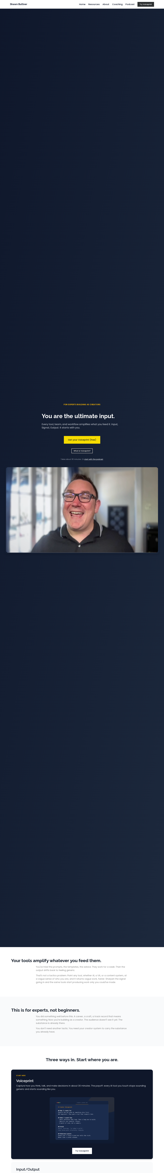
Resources (94, 4)
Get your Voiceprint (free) (82, 439)
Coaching (117, 4)
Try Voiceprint (146, 4)
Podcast (130, 4)
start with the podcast (93, 459)
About (106, 4)
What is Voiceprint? (82, 451)
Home (82, 4)
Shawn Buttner (18, 4)
